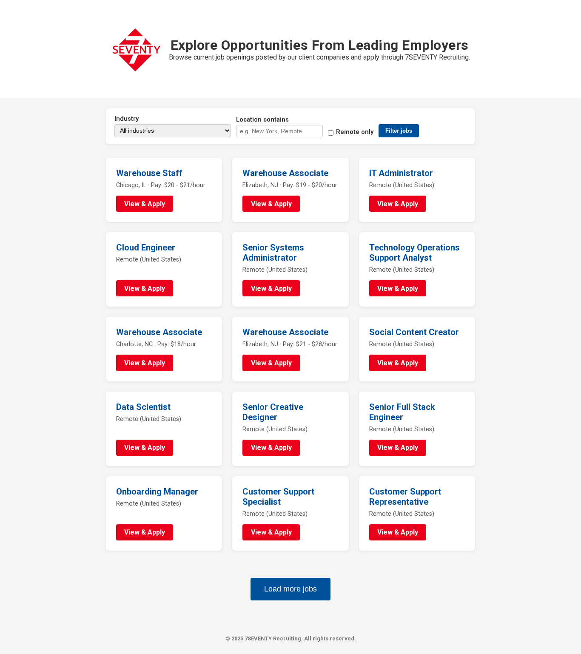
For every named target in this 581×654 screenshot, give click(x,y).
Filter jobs (398, 131)
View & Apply (144, 204)
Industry (126, 118)
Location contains (262, 119)
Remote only (354, 132)
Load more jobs (290, 589)
